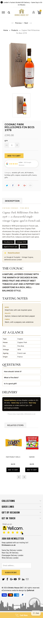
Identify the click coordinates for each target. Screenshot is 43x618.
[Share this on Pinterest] (18, 185)
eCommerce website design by (14, 590)
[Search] (9, 11)
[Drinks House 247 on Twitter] (3, 579)
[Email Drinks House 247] (27, 579)
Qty (6, 140)
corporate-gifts (26, 175)
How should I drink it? (13, 371)
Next (26, 23)
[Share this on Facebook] (12, 185)
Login (34, 12)
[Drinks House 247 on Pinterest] (19, 579)
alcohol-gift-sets (18, 172)
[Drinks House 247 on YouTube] (15, 579)
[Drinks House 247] (21, 13)
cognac (17, 175)
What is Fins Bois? (11, 377)
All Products (29, 172)
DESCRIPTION (12, 200)
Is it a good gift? (10, 384)
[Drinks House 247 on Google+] (11, 579)
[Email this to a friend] (30, 185)
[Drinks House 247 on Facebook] (7, 579)
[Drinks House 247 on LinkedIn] (23, 579)
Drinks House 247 (15, 587)
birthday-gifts (9, 175)
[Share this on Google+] (24, 185)
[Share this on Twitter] (7, 185)
